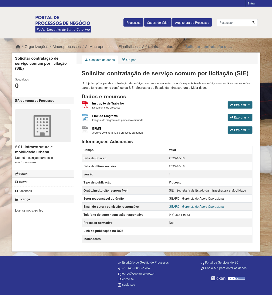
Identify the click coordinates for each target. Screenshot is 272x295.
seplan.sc (128, 284)
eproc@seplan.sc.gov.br (138, 273)
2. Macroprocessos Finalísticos (111, 46)
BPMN (96, 128)
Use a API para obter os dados (225, 268)
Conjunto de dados (101, 60)
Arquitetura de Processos (192, 22)
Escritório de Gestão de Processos (145, 262)
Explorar (240, 105)
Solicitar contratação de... (208, 46)
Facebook (25, 191)
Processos (133, 22)
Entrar (252, 3)
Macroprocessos (67, 46)
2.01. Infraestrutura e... (161, 46)
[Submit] (253, 22)
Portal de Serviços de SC (222, 262)
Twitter (22, 182)
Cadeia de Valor (158, 22)
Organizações (36, 46)
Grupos (130, 60)
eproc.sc (128, 279)
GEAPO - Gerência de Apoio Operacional (196, 206)
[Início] (18, 46)
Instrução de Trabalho (108, 103)
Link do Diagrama (105, 116)
